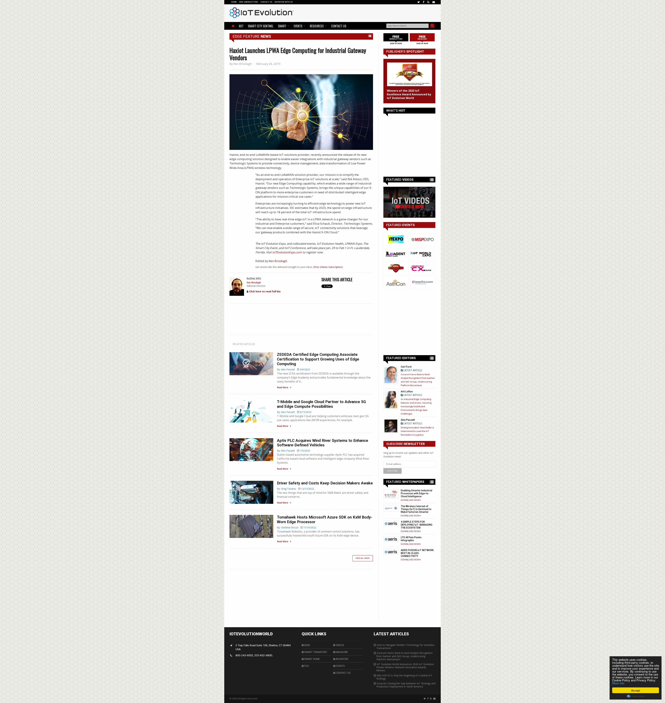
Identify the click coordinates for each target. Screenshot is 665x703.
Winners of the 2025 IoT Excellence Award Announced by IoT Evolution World (409, 94)
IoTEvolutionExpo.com (287, 252)
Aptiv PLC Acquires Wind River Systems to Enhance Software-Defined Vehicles (322, 442)
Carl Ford (406, 366)
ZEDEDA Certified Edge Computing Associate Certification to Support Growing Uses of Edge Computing (318, 359)
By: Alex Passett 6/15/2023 (294, 412)
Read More (282, 387)
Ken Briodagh (242, 64)
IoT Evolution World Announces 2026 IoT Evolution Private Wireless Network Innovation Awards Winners (405, 667)
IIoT (241, 26)
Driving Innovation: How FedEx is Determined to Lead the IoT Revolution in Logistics (417, 431)
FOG (306, 666)
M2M (307, 645)
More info (618, 683)
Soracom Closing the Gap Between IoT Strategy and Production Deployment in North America (405, 685)
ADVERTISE (341, 659)
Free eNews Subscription (328, 267)
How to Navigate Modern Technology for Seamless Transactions (405, 646)
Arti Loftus (407, 391)
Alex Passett (408, 419)
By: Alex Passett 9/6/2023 (293, 369)
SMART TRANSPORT (315, 652)
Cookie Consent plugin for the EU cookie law (635, 696)
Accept (635, 690)
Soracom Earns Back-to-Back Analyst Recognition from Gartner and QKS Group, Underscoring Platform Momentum (404, 656)
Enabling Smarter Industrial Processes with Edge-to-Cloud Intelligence (416, 493)
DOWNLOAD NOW (410, 500)
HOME (234, 2)
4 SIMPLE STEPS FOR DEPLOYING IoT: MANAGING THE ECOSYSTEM (416, 524)
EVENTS (340, 666)
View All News (363, 558)
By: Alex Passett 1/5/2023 (293, 450)
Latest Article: (413, 370)
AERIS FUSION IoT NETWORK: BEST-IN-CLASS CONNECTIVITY (417, 553)
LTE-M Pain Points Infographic (411, 539)
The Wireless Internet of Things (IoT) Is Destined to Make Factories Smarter (416, 509)
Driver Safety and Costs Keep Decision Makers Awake (325, 483)
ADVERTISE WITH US (283, 2)
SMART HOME (312, 659)
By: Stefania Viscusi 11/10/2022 (296, 527)
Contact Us (338, 26)
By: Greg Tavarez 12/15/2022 (295, 488)
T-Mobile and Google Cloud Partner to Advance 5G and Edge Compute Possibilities (321, 404)
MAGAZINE (341, 652)
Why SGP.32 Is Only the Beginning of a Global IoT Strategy (404, 677)
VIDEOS (339, 645)
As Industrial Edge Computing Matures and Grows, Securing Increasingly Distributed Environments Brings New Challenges (416, 406)
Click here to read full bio (264, 291)
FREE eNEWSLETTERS (249, 2)
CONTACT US (266, 2)
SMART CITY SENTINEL (261, 26)
